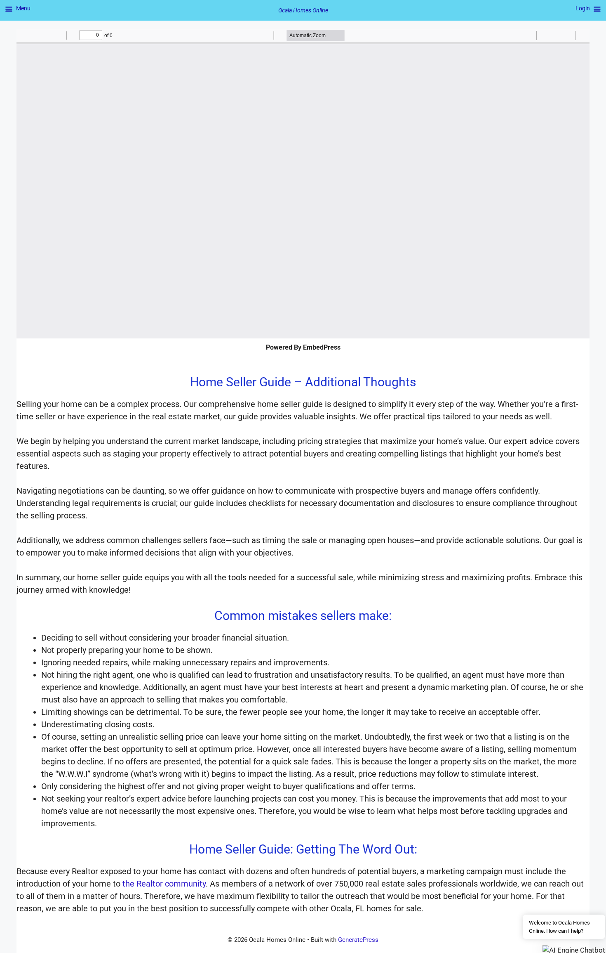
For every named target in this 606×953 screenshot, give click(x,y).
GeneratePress (358, 940)
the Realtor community (164, 884)
